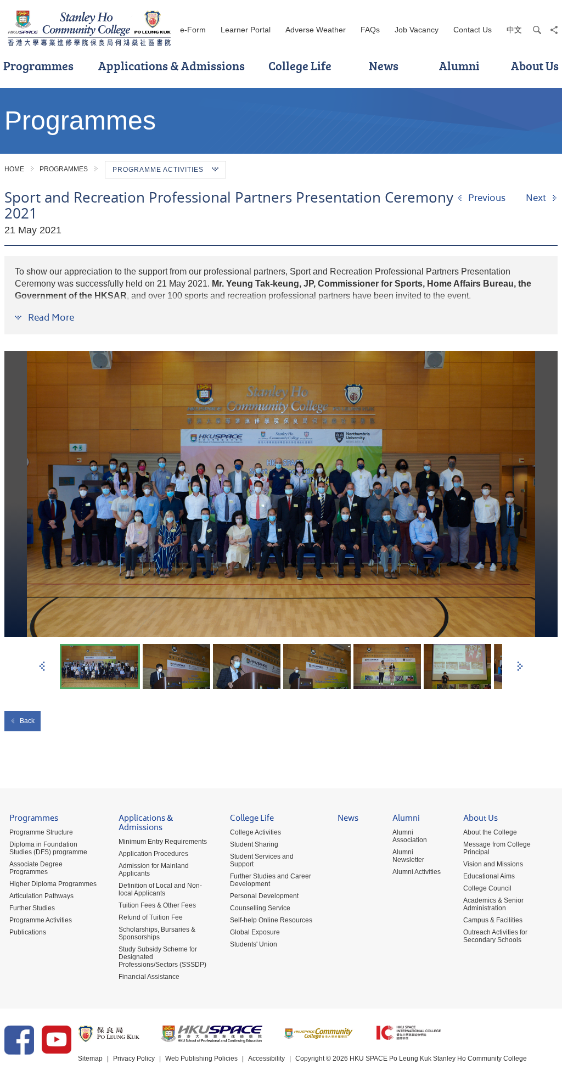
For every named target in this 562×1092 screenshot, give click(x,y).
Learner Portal (246, 29)
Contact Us (472, 29)
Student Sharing (254, 844)
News (383, 65)
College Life (299, 65)
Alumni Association (409, 836)
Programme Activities (40, 920)
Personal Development (264, 896)
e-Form (193, 29)
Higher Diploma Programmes (53, 884)
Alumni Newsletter (408, 856)
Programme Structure (41, 832)
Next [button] (520, 666)
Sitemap (90, 1058)
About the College (490, 832)
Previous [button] (42, 666)
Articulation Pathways (41, 896)
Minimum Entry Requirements (163, 841)
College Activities (255, 832)
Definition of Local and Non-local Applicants (160, 889)
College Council (487, 888)
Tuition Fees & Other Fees (157, 905)
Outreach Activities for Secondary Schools (495, 936)
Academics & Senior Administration (493, 904)
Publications (27, 932)
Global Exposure (255, 932)
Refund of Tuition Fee (151, 917)
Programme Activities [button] (158, 169)
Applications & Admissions (171, 65)
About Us (480, 819)
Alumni (459, 65)
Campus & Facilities (492, 920)
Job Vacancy (417, 29)
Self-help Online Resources (271, 920)
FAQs (370, 29)
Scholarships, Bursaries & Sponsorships (157, 933)
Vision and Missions (493, 864)
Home (14, 169)
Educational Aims (489, 876)
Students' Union (253, 944)
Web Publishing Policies (201, 1058)
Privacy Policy (134, 1058)
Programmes (64, 169)
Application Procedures (153, 854)
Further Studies (32, 908)
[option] (281, 494)
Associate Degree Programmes (36, 868)
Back (27, 721)
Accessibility (266, 1058)
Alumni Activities (416, 872)
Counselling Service (260, 908)
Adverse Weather (315, 29)
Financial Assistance (149, 977)
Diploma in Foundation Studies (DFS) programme (48, 848)
